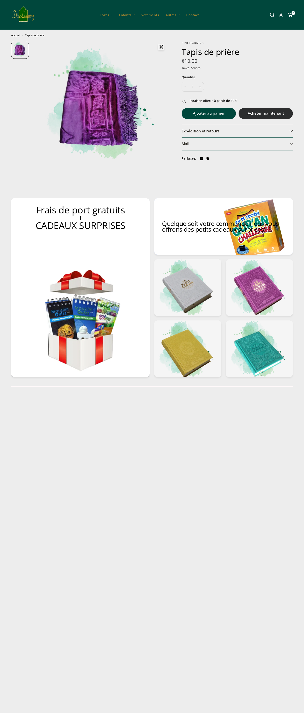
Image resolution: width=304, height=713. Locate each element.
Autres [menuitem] (171, 15)
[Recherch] (272, 15)
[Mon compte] (281, 15)
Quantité (188, 77)
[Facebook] (201, 158)
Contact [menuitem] (192, 15)
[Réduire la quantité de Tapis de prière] (185, 86)
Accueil (15, 35)
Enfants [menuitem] (125, 15)
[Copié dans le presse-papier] (208, 158)
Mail (185, 143)
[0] (289, 15)
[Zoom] (161, 47)
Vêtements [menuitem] (150, 15)
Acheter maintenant (266, 113)
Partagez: (189, 158)
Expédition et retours (200, 131)
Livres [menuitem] (104, 15)
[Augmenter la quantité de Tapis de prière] (200, 86)
